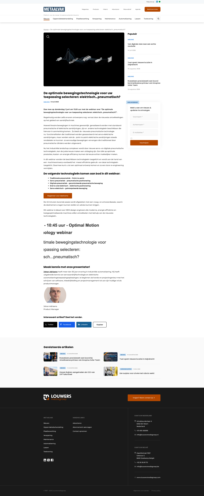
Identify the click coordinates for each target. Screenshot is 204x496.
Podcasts (96, 9)
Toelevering (148, 19)
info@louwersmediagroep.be (148, 466)
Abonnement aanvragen (82, 427)
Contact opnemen (80, 431)
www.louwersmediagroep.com (148, 477)
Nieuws (47, 19)
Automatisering (125, 19)
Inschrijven (144, 143)
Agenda (137, 9)
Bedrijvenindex (152, 9)
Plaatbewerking (82, 19)
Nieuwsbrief (127, 9)
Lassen (137, 19)
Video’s (105, 9)
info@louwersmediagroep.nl (148, 435)
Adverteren (115, 9)
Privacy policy (156, 490)
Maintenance (110, 19)
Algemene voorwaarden (141, 490)
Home (46, 30)
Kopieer (100, 325)
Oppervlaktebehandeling (63, 19)
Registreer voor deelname (57, 196)
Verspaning (96, 19)
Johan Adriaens (50, 272)
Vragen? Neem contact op (143, 398)
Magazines (85, 9)
